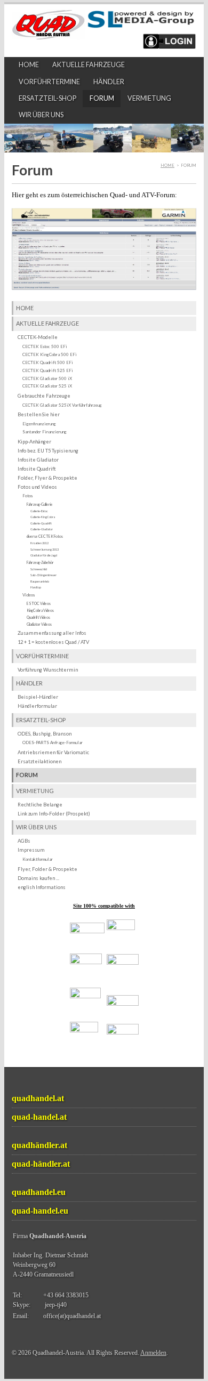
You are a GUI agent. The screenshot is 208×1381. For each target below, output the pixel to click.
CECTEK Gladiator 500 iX (47, 378)
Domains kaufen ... (38, 878)
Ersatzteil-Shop (47, 98)
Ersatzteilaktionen (39, 761)
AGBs (24, 841)
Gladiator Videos (39, 624)
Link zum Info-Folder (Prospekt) (54, 814)
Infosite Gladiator (38, 460)
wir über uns (41, 115)
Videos (28, 594)
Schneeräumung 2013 (44, 549)
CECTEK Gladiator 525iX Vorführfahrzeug (62, 405)
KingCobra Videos (40, 610)
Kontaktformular (37, 859)
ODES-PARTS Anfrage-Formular (52, 742)
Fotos (27, 495)
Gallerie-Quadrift (41, 523)
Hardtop (35, 587)
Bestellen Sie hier (39, 414)
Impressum (31, 850)
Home (29, 65)
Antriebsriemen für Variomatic (53, 752)
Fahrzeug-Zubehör (40, 562)
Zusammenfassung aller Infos (52, 633)
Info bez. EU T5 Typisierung (48, 451)
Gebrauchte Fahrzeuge (44, 396)
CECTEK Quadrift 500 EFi (47, 362)
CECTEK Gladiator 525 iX (47, 386)
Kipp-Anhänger (34, 442)
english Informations (42, 887)
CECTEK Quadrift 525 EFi (47, 370)
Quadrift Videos (38, 617)
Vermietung (149, 98)
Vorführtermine (49, 82)
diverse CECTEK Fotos (45, 536)
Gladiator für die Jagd (43, 555)
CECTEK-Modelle (38, 337)
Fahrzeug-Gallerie (40, 504)
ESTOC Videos (39, 603)
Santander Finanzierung (44, 431)
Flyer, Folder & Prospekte (47, 869)
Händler (108, 82)
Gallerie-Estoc (39, 511)
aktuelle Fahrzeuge (88, 65)
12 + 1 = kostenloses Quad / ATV (53, 642)
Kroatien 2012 (39, 543)
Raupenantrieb (39, 581)
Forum (102, 98)
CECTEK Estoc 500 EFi (44, 346)
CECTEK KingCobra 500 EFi (49, 354)
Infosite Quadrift (37, 469)
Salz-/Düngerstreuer (43, 575)
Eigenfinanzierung (39, 423)
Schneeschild (38, 569)
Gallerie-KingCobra (42, 517)
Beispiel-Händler (38, 697)
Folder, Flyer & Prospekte (47, 478)
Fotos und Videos (37, 487)
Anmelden (153, 1352)
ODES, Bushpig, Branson (44, 734)
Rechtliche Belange (40, 804)
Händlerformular (37, 706)
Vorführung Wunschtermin (48, 670)
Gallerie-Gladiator (41, 529)
